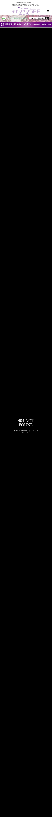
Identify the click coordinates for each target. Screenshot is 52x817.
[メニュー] (48, 11)
